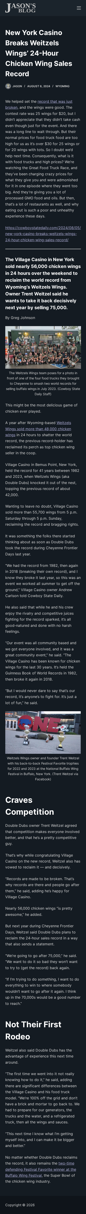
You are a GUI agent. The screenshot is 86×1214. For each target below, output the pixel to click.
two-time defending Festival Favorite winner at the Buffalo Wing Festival (40, 1169)
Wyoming (62, 86)
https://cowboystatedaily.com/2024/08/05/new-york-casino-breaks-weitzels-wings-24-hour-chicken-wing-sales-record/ (43, 233)
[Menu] (79, 8)
